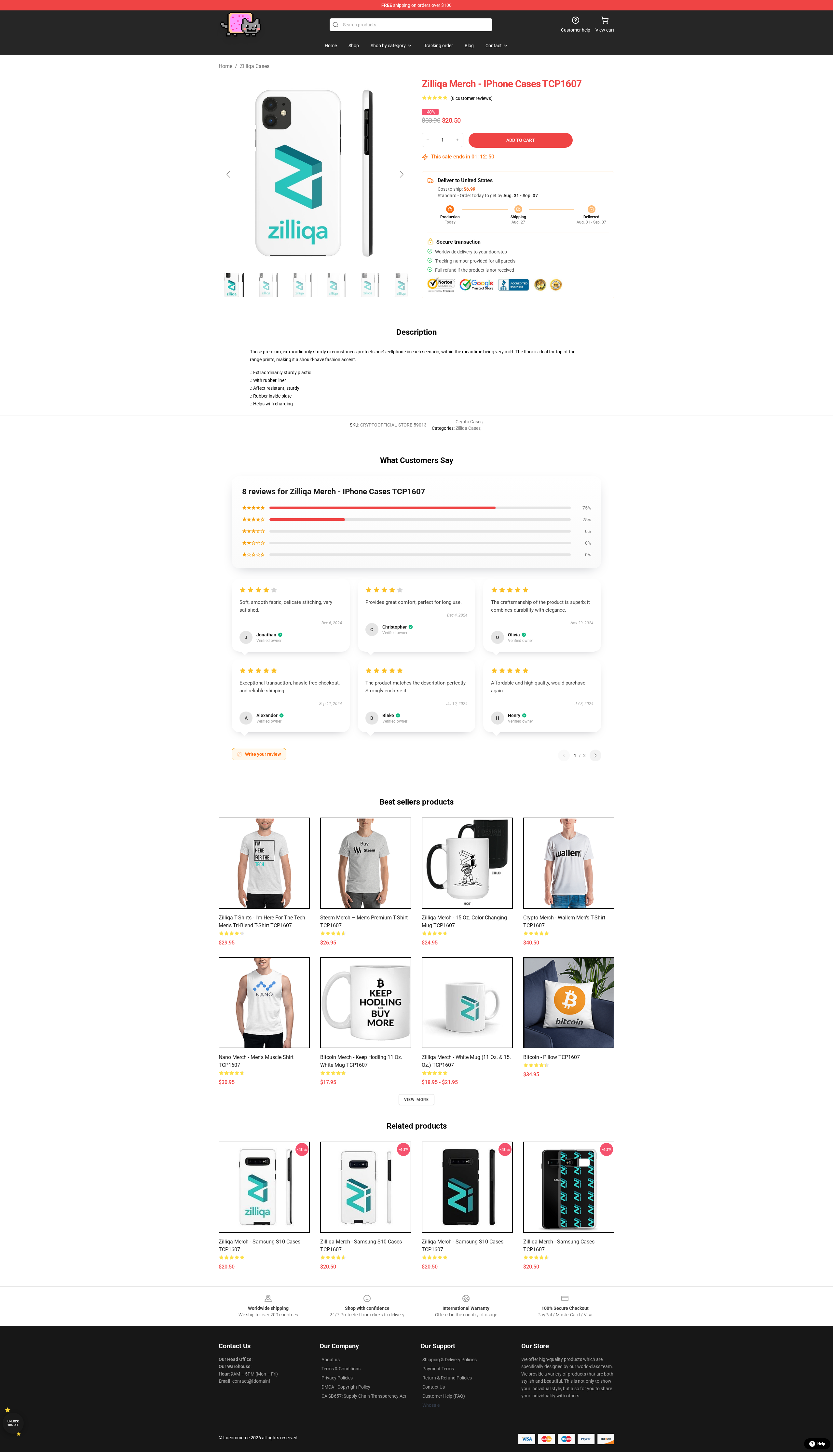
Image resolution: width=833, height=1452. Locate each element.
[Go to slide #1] (234, 285)
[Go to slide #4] (335, 285)
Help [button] (821, 1444)
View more (416, 1099)
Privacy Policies (337, 1377)
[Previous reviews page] (564, 755)
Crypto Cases (469, 421)
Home (225, 66)
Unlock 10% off (13, 1423)
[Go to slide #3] (302, 285)
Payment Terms (438, 1368)
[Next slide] (401, 174)
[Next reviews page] (595, 755)
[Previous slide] (229, 174)
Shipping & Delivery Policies (449, 1359)
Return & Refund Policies (447, 1377)
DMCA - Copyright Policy (345, 1387)
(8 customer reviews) (471, 98)
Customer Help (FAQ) (443, 1396)
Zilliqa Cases (254, 66)
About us (330, 1359)
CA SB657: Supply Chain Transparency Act (363, 1396)
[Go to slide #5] (369, 285)
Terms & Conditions (341, 1368)
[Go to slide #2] (268, 285)
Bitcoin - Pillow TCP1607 (551, 1057)
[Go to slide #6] (403, 285)
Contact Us (433, 1387)
